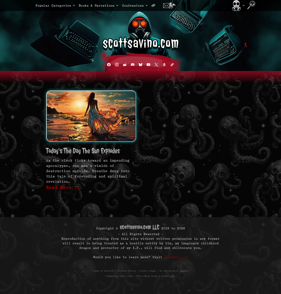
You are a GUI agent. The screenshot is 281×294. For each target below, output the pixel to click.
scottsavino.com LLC (139, 227)
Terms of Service (102, 271)
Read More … (64, 187)
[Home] (238, 5)
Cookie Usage (148, 271)
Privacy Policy (126, 271)
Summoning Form (115, 276)
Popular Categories (48, 5)
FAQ (131, 276)
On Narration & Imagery (174, 271)
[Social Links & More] (155, 5)
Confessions (133, 5)
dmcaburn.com (176, 257)
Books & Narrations (96, 5)
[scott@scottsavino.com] (171, 5)
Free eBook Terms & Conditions (156, 276)
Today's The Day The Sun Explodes (83, 150)
